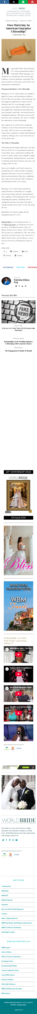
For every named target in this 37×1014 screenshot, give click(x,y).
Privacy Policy (21, 1005)
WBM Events (6, 948)
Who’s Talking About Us (10, 918)
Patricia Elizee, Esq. (20, 35)
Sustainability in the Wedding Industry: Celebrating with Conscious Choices (18, 341)
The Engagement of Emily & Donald (18, 349)
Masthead (5, 891)
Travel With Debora (8, 975)
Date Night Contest (8, 932)
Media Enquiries (7, 900)
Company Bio (6, 886)
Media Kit (5, 895)
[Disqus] (19, 384)
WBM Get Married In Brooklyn (12, 989)
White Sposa (6, 993)
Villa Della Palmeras (8, 984)
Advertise (5, 905)
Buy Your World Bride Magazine (12, 909)
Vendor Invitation (7, 979)
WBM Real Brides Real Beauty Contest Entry (17, 923)
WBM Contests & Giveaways (11, 927)
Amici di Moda (6, 952)
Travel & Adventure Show (10, 970)
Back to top (19, 1010)
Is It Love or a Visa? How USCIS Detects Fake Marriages (18, 329)
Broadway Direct (7, 961)
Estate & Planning (12, 21)
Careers (4, 914)
